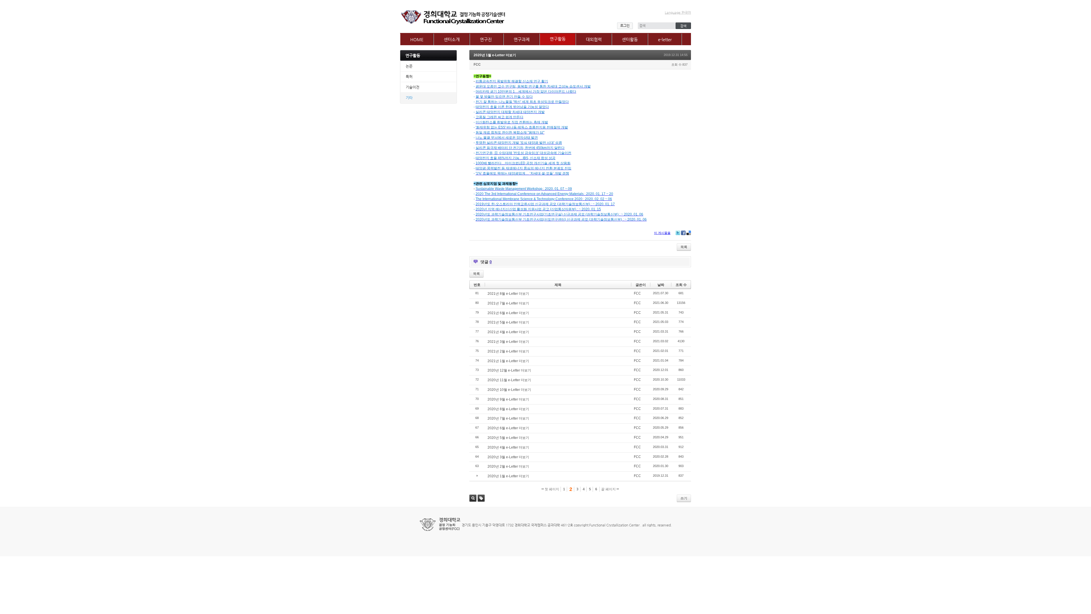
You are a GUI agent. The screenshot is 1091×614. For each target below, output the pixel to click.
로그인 (625, 26)
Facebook (683, 233)
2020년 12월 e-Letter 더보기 (509, 370)
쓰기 (683, 498)
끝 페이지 (609, 489)
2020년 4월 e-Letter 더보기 (508, 447)
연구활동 (558, 38)
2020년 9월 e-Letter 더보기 (508, 399)
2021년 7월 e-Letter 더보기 (508, 303)
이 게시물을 (662, 233)
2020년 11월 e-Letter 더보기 (509, 380)
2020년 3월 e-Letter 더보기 (508, 457)
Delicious (688, 233)
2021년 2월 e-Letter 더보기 (508, 351)
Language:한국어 (678, 12)
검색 (472, 498)
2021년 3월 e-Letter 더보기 (508, 342)
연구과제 (522, 39)
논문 (409, 66)
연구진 (486, 39)
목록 (683, 247)
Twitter (678, 233)
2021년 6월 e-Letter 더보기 (508, 313)
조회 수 (681, 285)
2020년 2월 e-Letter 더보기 (508, 466)
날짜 (660, 285)
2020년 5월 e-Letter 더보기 (508, 438)
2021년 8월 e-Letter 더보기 (508, 294)
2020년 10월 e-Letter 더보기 (509, 390)
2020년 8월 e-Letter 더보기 (508, 409)
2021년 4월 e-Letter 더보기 (508, 332)
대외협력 (594, 39)
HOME (417, 39)
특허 (409, 76)
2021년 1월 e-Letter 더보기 (508, 361)
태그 (481, 498)
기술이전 (412, 87)
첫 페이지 (551, 489)
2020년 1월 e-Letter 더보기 (495, 55)
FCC (477, 65)
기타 (409, 98)
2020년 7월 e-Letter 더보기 (508, 418)
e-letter (665, 39)
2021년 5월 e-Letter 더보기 (508, 322)
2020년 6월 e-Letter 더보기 (508, 428)
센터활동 (630, 39)
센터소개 (452, 39)
